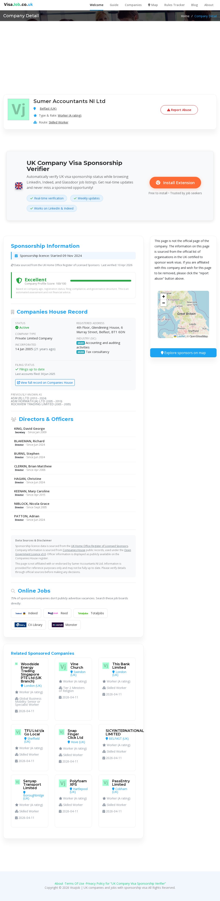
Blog (194, 5)
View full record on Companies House (46, 382)
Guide (114, 5)
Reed (64, 613)
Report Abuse (180, 110)
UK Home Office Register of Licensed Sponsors (99, 546)
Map (154, 5)
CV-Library (35, 625)
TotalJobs (97, 613)
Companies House (74, 550)
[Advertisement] (110, 53)
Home (185, 16)
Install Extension (178, 182)
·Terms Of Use (74, 883)
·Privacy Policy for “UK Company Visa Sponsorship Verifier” (125, 883)
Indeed (33, 613)
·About (58, 883)
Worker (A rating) (69, 115)
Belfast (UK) (48, 108)
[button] (163, 296)
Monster (71, 625)
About (209, 5)
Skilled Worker (58, 122)
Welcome (96, 5)
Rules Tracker (174, 5)
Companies (133, 5)
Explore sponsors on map (184, 352)
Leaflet (180, 336)
